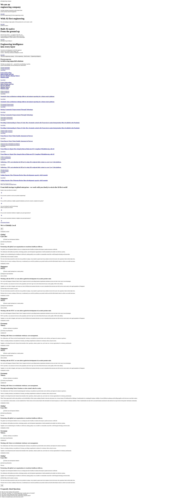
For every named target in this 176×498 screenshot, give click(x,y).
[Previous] (2, 229)
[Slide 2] (2, 183)
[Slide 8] (10, 183)
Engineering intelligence (35, 56)
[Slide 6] (8, 183)
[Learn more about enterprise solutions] (1, 210)
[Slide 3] (3, 183)
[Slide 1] (1, 183)
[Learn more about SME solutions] (1, 215)
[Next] (2, 485)
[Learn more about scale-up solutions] (1, 198)
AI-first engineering (19, 56)
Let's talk (2, 14)
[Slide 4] (5, 183)
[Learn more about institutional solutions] (1, 204)
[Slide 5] (6, 183)
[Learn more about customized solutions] (1, 221)
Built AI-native (27, 56)
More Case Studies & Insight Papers (8, 184)
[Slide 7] (9, 183)
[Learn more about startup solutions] (1, 193)
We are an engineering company (7, 56)
